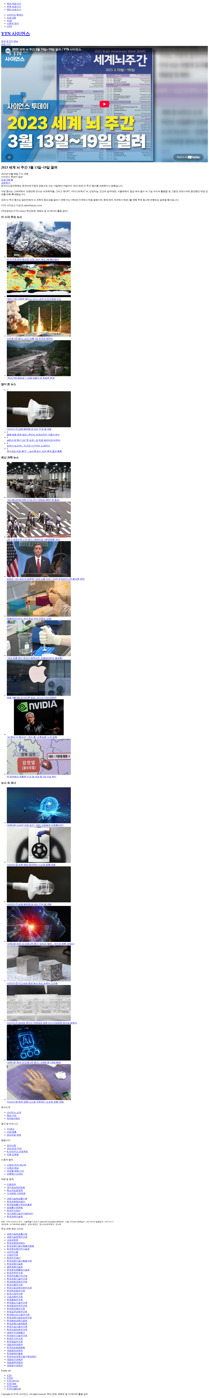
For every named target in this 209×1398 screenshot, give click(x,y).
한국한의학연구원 (16, 1291)
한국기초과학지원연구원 (19, 1288)
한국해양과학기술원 (17, 1320)
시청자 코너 (13, 23)
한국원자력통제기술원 (18, 1270)
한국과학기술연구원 (17, 1279)
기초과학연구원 (15, 1297)
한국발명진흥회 (15, 1353)
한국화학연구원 (15, 1300)
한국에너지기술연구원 (18, 1315)
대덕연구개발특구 (16, 1332)
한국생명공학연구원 (17, 1282)
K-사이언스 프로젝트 (17, 1151)
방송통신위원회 (15, 1207)
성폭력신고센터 (15, 1174)
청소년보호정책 (15, 1190)
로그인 (9, 41)
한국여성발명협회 (16, 1347)
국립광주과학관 (15, 1362)
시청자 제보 (13, 1168)
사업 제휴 (11, 1132)
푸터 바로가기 (14, 9)
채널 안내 (11, 1115)
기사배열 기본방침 (16, 1193)
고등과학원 (12, 1240)
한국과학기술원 (15, 1216)
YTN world (12, 1386)
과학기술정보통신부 (17, 1198)
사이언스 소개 (14, 1112)
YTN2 (10, 1378)
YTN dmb (11, 1383)
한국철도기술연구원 (17, 1303)
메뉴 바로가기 (14, 3)
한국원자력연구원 (16, 1309)
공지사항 (11, 1145)
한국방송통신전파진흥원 (19, 1204)
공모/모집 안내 (14, 1148)
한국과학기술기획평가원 (19, 1261)
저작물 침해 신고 (15, 1171)
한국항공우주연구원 (17, 1306)
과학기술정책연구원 (17, 1237)
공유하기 (5, 183)
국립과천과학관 (15, 1344)
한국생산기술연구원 (17, 1335)
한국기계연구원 (15, 1294)
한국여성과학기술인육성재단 (21, 1356)
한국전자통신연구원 (17, 1276)
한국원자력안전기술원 (18, 1249)
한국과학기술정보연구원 (19, 1318)
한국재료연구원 (15, 1341)
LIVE (9, 26)
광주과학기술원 (15, 1267)
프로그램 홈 (7, 180)
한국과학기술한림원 (17, 1323)
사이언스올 (12, 1252)
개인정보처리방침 (16, 1187)
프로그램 (11, 18)
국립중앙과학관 (15, 1350)
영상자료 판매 (14, 1135)
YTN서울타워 (14, 1389)
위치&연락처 (13, 1118)
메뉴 (16, 41)
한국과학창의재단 (16, 1201)
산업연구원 (12, 1255)
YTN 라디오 (13, 1381)
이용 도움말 (13, 1154)
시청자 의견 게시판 (16, 1165)
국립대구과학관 (15, 1359)
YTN (9, 1375)
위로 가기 (6, 44)
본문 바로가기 (14, 6)
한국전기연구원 (15, 1338)
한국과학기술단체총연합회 (20, 1246)
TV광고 (11, 1129)
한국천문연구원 (15, 1273)
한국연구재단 (13, 1210)
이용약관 (11, 1184)
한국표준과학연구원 (17, 1312)
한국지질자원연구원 (17, 1329)
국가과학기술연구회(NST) (20, 1213)
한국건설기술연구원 (17, 1326)
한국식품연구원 (15, 1285)
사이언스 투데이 (15, 15)
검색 (3, 41)
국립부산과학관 (15, 1365)
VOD (9, 20)
